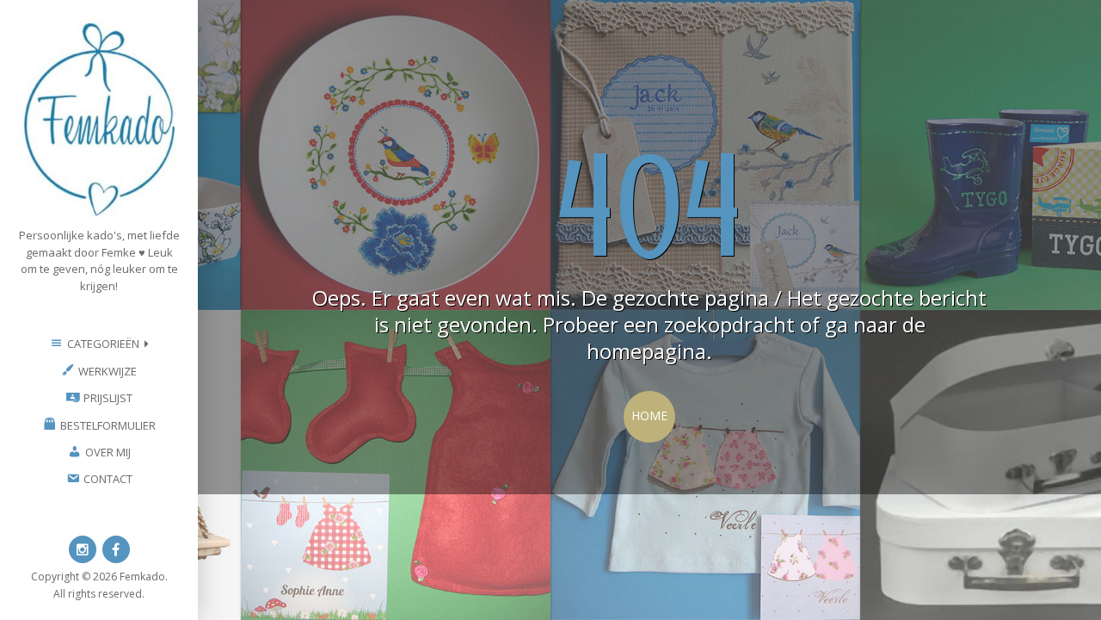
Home (649, 415)
